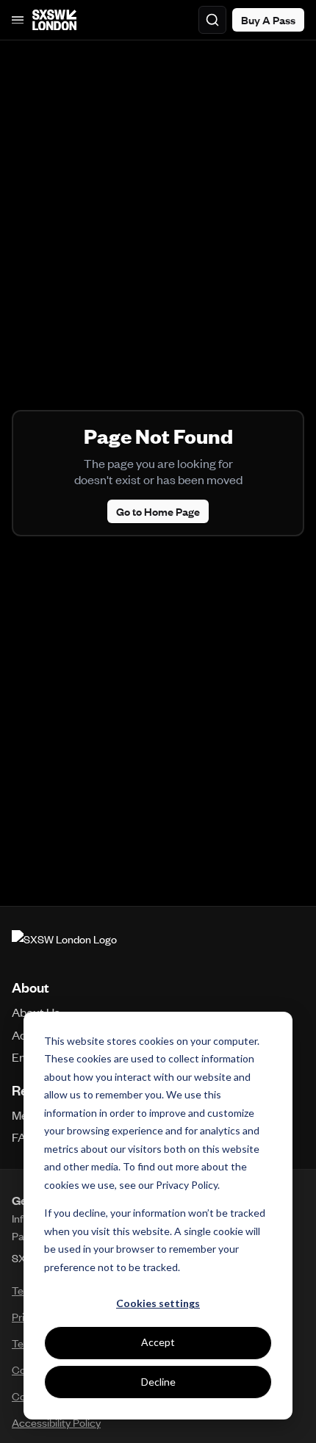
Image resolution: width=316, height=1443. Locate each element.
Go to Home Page (158, 511)
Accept (158, 1342)
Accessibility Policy (56, 1422)
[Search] (212, 20)
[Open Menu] (18, 20)
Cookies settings (158, 1303)
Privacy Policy (187, 1184)
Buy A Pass (268, 19)
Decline (158, 1381)
